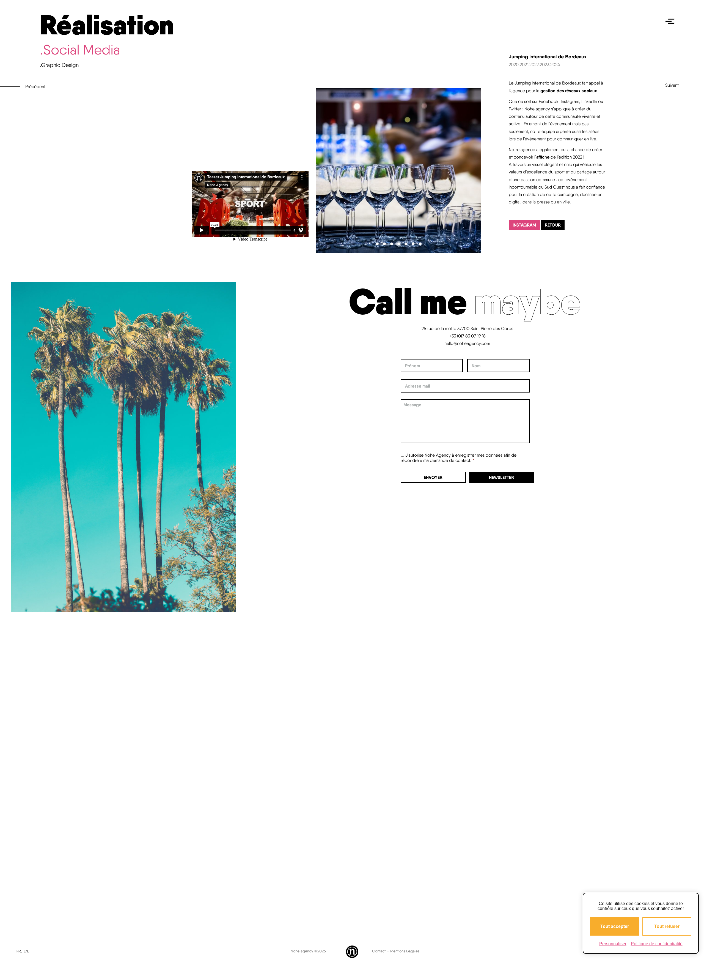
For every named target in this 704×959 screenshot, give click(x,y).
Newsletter (501, 477)
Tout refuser (667, 926)
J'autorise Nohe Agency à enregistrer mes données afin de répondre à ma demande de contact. (458, 458)
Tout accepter (614, 926)
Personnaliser (612, 943)
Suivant (672, 85)
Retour (553, 225)
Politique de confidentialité (657, 943)
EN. (26, 951)
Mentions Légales (404, 951)
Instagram (524, 225)
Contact (379, 951)
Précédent (35, 86)
